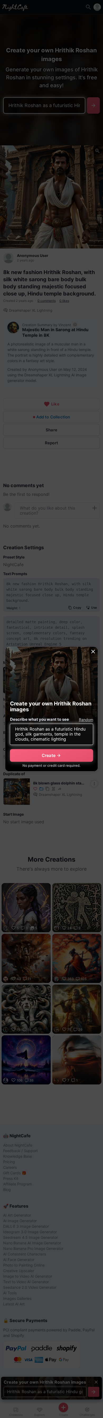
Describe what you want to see (39, 719)
